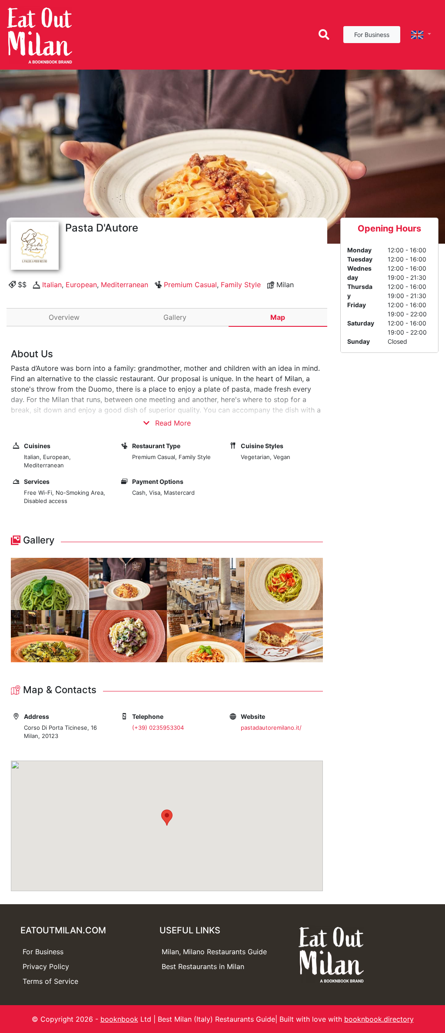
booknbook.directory (379, 1019)
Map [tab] (277, 317)
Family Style (241, 284)
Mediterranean (124, 284)
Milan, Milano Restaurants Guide (214, 951)
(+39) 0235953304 (158, 727)
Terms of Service (50, 981)
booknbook (119, 1019)
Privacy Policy (46, 966)
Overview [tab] (64, 317)
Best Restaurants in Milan (203, 966)
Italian (52, 284)
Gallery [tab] (174, 317)
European (81, 284)
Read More (172, 423)
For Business (371, 34)
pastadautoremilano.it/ (271, 727)
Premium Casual (190, 284)
